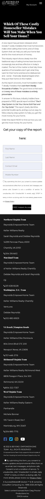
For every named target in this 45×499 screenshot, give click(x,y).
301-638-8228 (11, 286)
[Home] (11, 3)
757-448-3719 (11, 355)
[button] (22, 207)
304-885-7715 (11, 431)
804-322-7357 (12, 388)
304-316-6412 (11, 253)
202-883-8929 (12, 318)
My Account (31, 5)
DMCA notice (22, 496)
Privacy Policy (9, 201)
